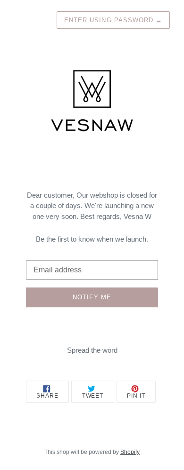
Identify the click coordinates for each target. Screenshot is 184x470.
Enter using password (113, 20)
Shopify (130, 452)
